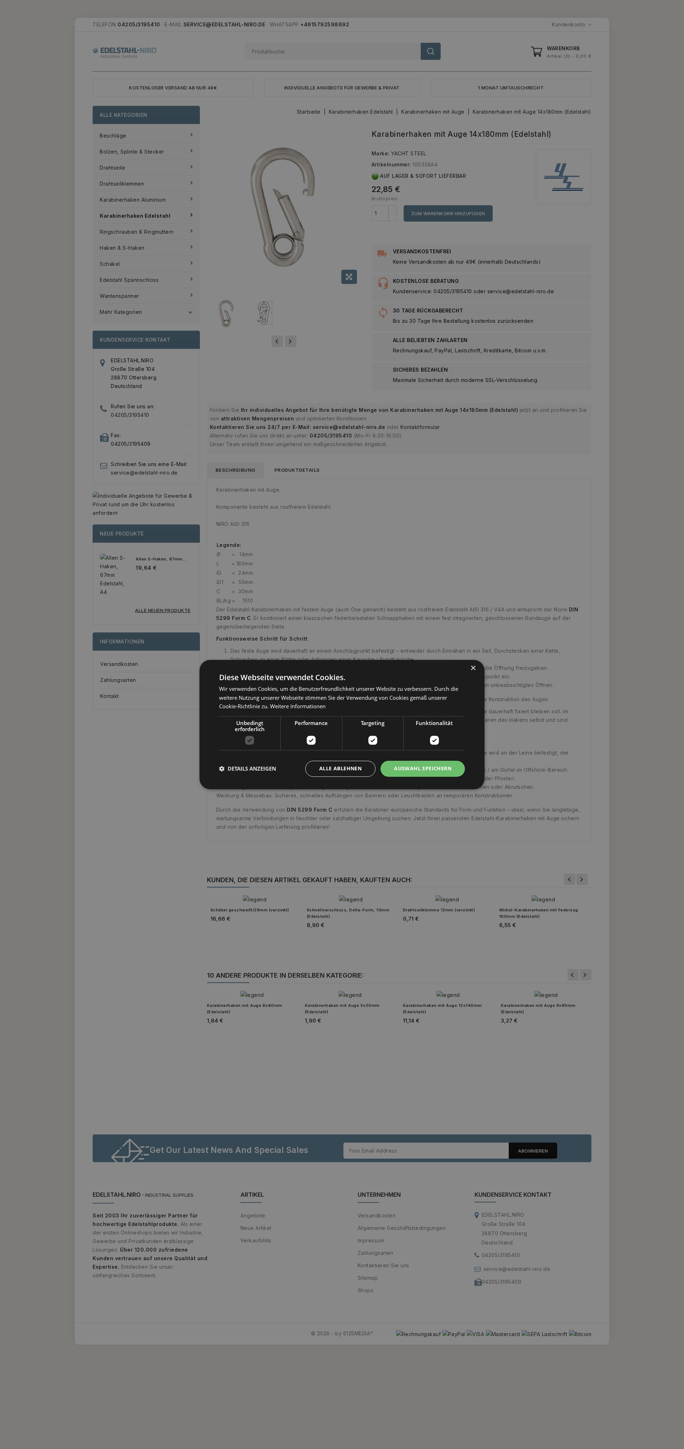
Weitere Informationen (298, 706)
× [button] (473, 668)
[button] (247, 769)
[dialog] (342, 724)
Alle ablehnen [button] (340, 768)
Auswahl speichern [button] (422, 768)
